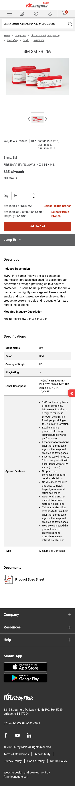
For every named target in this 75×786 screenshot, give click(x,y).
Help (7, 640)
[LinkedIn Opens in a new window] (29, 735)
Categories (20, 35)
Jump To (10, 240)
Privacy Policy (13, 761)
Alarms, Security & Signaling (45, 35)
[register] (22, 13)
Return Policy (58, 761)
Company (11, 614)
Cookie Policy (36, 761)
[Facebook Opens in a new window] (6, 735)
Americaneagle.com (16, 776)
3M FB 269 (38, 40)
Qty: (6, 196)
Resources (12, 627)
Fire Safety (12, 40)
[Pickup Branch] (50, 13)
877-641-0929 (12, 723)
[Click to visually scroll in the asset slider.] (28, 119)
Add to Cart (37, 226)
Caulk (26, 40)
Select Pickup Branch (57, 206)
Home (7, 35)
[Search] (70, 23)
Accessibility (42, 754)
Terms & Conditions (16, 754)
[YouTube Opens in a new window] (17, 735)
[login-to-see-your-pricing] (36, 13)
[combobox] (34, 23)
